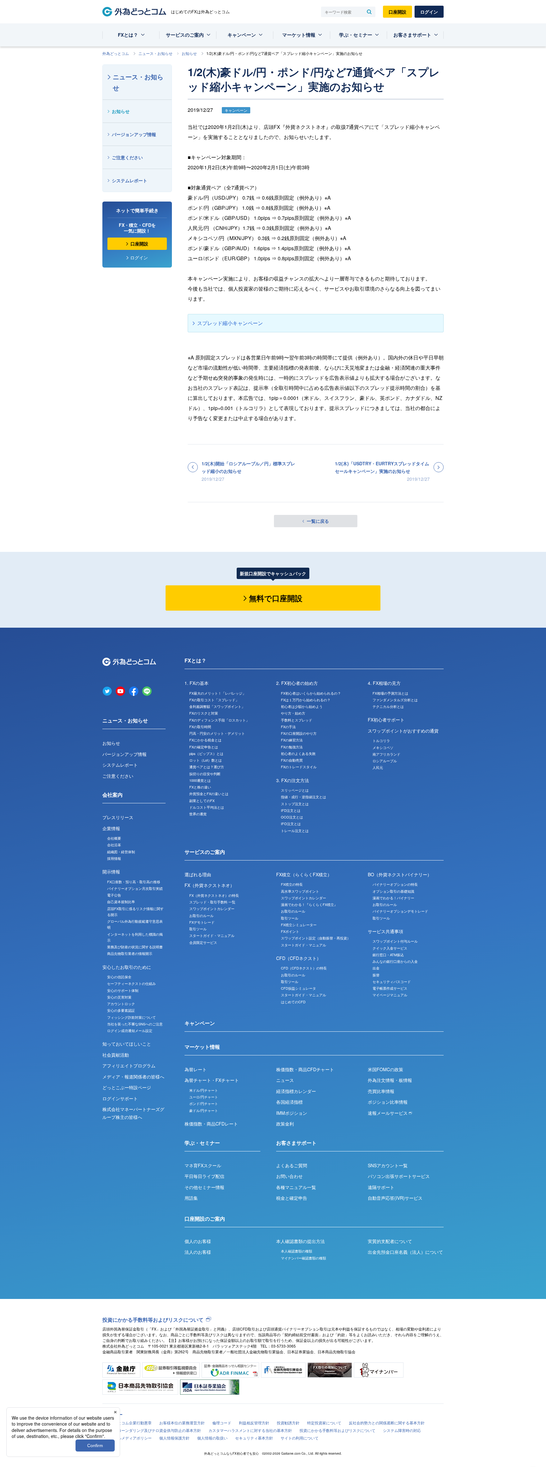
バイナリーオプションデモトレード (400, 911)
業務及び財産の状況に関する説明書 (135, 946)
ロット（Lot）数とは (205, 760)
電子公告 (114, 894)
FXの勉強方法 (292, 746)
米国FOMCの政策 (385, 1069)
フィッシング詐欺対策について (131, 1017)
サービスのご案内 (185, 34)
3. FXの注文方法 (292, 780)
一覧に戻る (318, 521)
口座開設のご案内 (205, 1218)
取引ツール (198, 928)
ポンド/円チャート (203, 1103)
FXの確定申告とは (203, 746)
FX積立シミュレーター (299, 924)
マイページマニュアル (390, 994)
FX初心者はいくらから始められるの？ (311, 693)
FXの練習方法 (292, 739)
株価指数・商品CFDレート (211, 1123)
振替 (376, 974)
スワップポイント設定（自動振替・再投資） (315, 937)
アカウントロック (121, 1003)
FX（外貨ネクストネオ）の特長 (214, 895)
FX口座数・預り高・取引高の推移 (133, 881)
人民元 (378, 767)
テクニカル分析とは (388, 706)
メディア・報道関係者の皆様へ (133, 1076)
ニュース (285, 1080)
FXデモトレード (202, 922)
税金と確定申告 (291, 1198)
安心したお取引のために (126, 967)
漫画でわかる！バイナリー (393, 897)
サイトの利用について (299, 1437)
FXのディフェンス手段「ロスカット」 (219, 719)
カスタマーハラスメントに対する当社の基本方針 (250, 1430)
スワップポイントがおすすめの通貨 (403, 730)
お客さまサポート (412, 34)
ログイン (429, 12)
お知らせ (189, 53)
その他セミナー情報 (204, 1187)
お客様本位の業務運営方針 (182, 1422)
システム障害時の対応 (402, 1430)
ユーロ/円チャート (203, 1096)
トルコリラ (381, 740)
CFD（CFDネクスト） (298, 958)
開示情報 (111, 871)
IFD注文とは (290, 810)
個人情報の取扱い (212, 1437)
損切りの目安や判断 (205, 773)
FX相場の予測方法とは (390, 693)
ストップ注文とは (295, 803)
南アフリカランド (386, 754)
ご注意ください (127, 157)
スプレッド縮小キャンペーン (230, 323)
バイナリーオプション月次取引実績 (135, 888)
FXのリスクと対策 (203, 712)
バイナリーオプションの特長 (395, 884)
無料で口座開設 (275, 598)
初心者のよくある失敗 (298, 753)
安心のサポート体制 (122, 990)
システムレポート (129, 180)
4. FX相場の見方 (384, 683)
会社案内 (112, 794)
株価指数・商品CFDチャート (305, 1069)
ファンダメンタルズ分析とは (395, 699)
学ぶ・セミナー (355, 34)
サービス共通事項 (385, 931)
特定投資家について (324, 1422)
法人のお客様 (198, 1252)
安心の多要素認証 (121, 1010)
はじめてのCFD (293, 1001)
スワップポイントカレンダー (211, 908)
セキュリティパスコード (392, 981)
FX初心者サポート (386, 719)
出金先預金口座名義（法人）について (405, 1252)
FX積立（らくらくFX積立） (304, 874)
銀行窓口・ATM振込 (388, 954)
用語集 (191, 1198)
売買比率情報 (381, 1091)
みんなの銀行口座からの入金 (395, 961)
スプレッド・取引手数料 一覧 (212, 901)
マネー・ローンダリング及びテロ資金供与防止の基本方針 (151, 1430)
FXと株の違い (200, 786)
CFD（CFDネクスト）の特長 (304, 967)
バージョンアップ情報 (134, 134)
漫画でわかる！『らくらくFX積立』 (309, 904)
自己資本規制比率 (121, 901)
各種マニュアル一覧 (296, 1187)
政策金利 (285, 1123)
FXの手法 (288, 726)
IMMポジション (291, 1113)
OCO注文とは (292, 816)
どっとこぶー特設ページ (126, 1087)
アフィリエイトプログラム (128, 1065)
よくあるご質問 (291, 1165)
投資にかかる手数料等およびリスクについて (152, 1319)
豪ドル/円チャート (203, 1110)
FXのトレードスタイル (299, 766)
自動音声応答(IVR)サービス (395, 1198)
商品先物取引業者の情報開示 (129, 953)
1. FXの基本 (197, 683)
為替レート (196, 1069)
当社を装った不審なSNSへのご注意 (135, 1023)
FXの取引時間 (200, 726)
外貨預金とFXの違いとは (208, 793)
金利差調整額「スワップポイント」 (217, 706)
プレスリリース (117, 817)
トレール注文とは (295, 830)
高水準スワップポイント (300, 891)
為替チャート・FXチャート (212, 1080)
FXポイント (290, 931)
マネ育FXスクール (203, 1165)
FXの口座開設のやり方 (299, 733)
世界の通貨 (198, 813)
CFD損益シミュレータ (298, 988)
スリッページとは (295, 790)
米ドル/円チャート (203, 1090)
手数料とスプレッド (296, 719)
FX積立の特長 (292, 884)
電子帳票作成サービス (390, 988)
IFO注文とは (291, 823)
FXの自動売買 (292, 760)
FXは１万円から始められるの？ (306, 699)
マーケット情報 (298, 34)
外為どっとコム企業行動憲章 (127, 1422)
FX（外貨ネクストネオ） (209, 885)
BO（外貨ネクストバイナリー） (400, 874)
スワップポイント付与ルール (395, 941)
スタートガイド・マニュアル (211, 935)
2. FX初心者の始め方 (297, 683)
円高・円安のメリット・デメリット (217, 733)
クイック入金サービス (390, 948)
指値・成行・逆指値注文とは (303, 796)
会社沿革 (114, 844)
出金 (376, 967)
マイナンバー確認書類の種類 (303, 1257)
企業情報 (111, 828)
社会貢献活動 (115, 1055)
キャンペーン (242, 34)
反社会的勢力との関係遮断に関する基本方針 (387, 1422)
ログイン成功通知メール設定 (129, 1030)
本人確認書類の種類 (296, 1250)
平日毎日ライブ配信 (204, 1176)
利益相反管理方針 (254, 1422)
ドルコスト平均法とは (206, 807)
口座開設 (397, 12)
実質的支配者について (390, 1241)
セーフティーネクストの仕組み (131, 983)
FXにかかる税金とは (205, 739)
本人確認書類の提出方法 (300, 1241)
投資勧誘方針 (288, 1422)
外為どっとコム (115, 53)
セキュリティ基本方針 (254, 1437)
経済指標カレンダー (296, 1091)
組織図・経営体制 (121, 851)
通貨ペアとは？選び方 (206, 766)
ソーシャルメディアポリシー (127, 1437)
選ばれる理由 (198, 874)
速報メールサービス (388, 1113)
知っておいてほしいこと (126, 1044)
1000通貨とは (200, 780)
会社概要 (114, 838)
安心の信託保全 (119, 976)
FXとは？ (128, 34)
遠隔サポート (381, 1187)
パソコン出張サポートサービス (399, 1176)
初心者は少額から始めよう (302, 706)
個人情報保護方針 (174, 1437)
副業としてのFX (202, 800)
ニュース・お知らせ (155, 53)
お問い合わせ (289, 1176)
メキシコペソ (383, 747)
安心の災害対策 (119, 996)
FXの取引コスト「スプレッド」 (214, 699)
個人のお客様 (198, 1241)
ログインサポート (120, 1098)
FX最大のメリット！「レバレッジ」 (217, 693)
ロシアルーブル (385, 760)
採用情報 (114, 858)
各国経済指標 (289, 1102)
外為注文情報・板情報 (390, 1080)
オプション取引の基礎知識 (393, 891)
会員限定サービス (203, 942)
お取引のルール (201, 915)
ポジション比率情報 (388, 1102)
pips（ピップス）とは (206, 753)
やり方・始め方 (293, 712)
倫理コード (221, 1422)
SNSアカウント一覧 (388, 1165)
